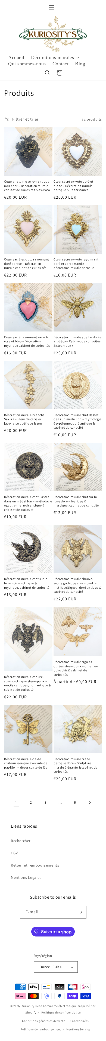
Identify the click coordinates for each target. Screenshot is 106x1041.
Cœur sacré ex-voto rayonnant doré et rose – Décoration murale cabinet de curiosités (26, 263)
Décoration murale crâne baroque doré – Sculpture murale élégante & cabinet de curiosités (76, 765)
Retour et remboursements (35, 865)
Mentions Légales (26, 877)
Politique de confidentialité (61, 1012)
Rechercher (21, 840)
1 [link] (16, 802)
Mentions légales (78, 1029)
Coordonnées (79, 1021)
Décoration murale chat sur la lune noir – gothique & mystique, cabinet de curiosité (26, 583)
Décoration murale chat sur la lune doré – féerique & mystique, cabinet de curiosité (76, 501)
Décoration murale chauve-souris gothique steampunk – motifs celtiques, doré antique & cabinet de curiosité (77, 585)
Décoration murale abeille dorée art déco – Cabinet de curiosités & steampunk (78, 341)
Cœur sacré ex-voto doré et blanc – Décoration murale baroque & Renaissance (73, 185)
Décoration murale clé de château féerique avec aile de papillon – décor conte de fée (25, 763)
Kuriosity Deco (31, 1006)
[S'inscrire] (80, 912)
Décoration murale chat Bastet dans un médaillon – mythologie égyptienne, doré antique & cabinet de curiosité (78, 421)
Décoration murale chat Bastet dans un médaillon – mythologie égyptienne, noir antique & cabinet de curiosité (28, 503)
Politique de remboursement (41, 1029)
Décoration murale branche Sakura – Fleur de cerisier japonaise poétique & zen (24, 419)
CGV (14, 852)
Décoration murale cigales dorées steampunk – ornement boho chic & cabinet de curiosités (76, 668)
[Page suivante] (90, 803)
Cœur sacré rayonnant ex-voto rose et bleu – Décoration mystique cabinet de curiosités (27, 341)
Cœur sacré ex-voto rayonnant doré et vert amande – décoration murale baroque (76, 263)
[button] (51, 8)
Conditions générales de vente (43, 1021)
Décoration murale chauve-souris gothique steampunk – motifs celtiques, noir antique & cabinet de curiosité (27, 683)
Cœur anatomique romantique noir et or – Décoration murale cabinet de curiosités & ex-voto (27, 185)
